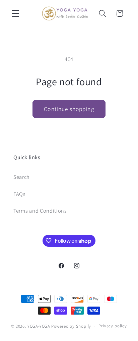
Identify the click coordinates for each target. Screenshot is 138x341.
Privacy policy (112, 326)
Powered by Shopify (71, 326)
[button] (15, 13)
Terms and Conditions (40, 210)
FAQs (19, 194)
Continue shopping (69, 109)
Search (21, 177)
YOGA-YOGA (38, 326)
